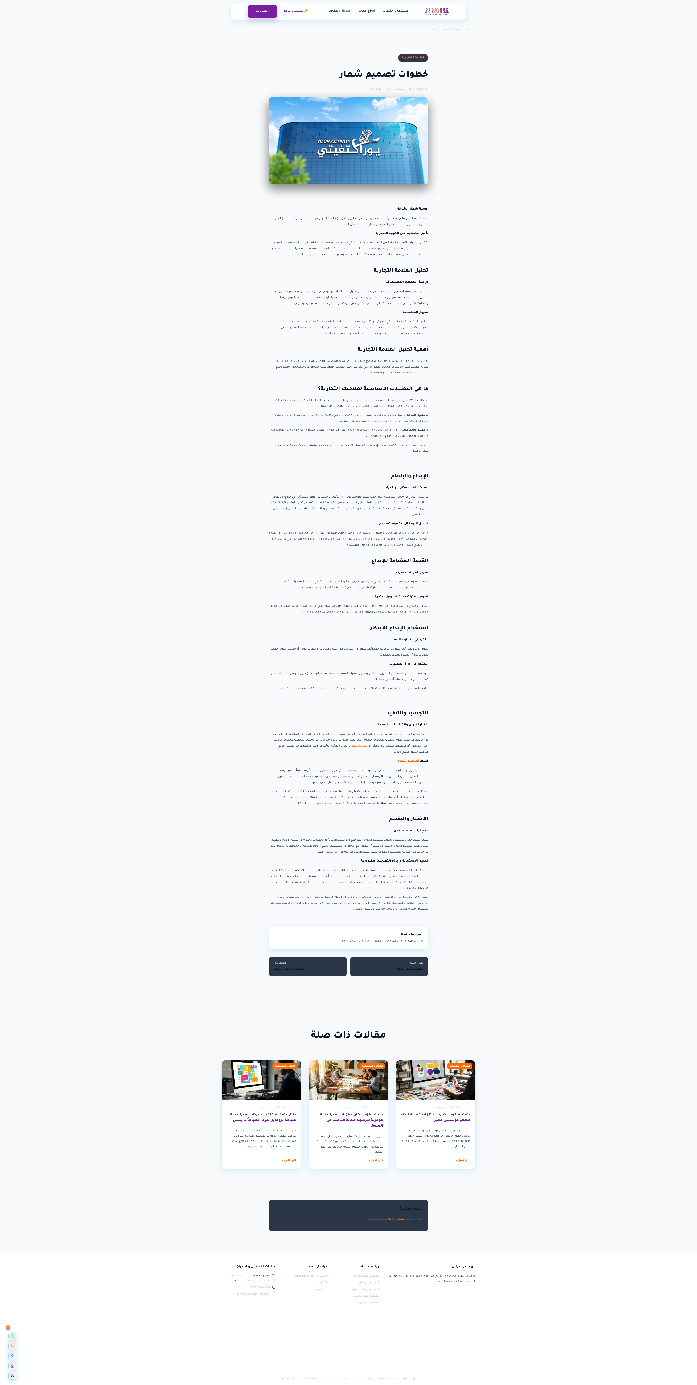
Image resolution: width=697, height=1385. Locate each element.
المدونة (458, 29)
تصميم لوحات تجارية (365, 1289)
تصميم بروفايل (369, 1282)
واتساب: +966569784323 (311, 1276)
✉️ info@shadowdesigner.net (256, 1294)
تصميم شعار (358, 746)
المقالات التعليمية (440, 29)
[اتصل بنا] (12, 1346)
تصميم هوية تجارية (366, 1276)
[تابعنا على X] (12, 1376)
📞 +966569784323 (262, 1287)
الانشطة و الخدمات (395, 11)
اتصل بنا (262, 11)
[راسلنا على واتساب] (12, 1336)
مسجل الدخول (395, 1219)
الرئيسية (471, 29)
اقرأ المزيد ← (461, 1160)
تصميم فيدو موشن (366, 1296)
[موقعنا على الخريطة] (12, 1356)
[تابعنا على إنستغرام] (12, 1366)
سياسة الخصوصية (366, 1303)
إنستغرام (321, 1289)
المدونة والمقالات (339, 11)
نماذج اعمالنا (367, 11)
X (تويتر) (321, 1282)
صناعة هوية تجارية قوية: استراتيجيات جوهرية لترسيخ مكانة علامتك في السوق (350, 1120)
